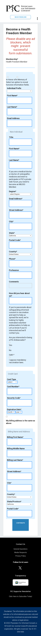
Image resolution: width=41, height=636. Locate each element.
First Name (12, 95)
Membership (12, 59)
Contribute (20, 523)
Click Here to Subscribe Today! (20, 596)
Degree (12, 191)
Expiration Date (14, 409)
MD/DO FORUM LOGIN (20, 17)
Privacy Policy (20, 556)
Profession (14, 270)
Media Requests (20, 552)
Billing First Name (15, 437)
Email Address (13, 118)
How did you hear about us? (19, 294)
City (11, 221)
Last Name (12, 107)
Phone (12, 259)
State (12, 233)
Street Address (16, 210)
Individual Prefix (14, 88)
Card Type (11, 379)
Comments (14, 282)
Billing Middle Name (16, 448)
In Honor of (11, 80)
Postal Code (15, 240)
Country (13, 252)
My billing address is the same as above (20, 422)
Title (11, 137)
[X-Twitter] (20, 568)
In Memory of (21, 80)
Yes (10, 345)
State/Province (14, 501)
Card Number (13, 386)
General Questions (20, 549)
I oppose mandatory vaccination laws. (17, 361)
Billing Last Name (14, 460)
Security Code (13, 398)
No (10, 350)
